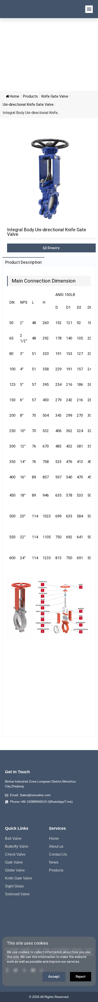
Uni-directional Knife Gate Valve (28, 104)
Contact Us (58, 854)
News (53, 862)
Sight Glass (14, 886)
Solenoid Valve (17, 894)
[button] (89, 9)
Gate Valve (14, 862)
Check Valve (15, 854)
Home (14, 96)
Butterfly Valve (16, 846)
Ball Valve (13, 838)
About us (56, 846)
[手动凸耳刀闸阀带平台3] (49, 178)
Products (30, 96)
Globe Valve (15, 870)
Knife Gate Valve (54, 96)
